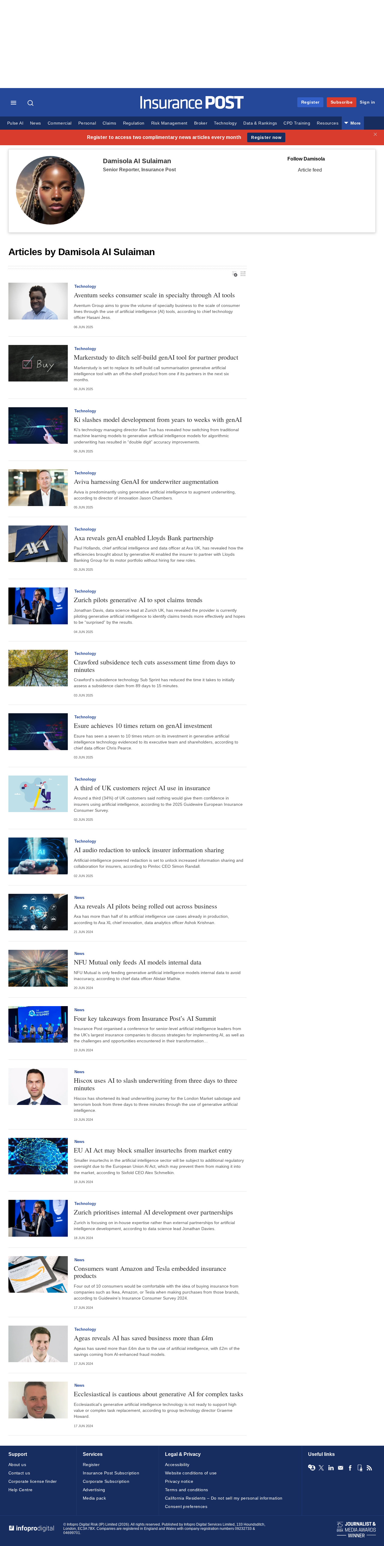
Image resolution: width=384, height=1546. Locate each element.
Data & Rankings (260, 123)
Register (310, 102)
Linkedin (330, 1467)
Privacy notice (179, 1481)
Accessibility (177, 1464)
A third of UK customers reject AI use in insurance (142, 787)
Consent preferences (186, 1506)
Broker (200, 123)
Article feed (310, 169)
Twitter (321, 1467)
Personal (87, 123)
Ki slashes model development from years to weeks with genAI (158, 419)
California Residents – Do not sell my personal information (223, 1498)
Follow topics (311, 1467)
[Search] (31, 103)
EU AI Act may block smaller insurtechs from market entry (153, 1150)
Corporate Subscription (106, 1481)
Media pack (94, 1498)
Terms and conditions (186, 1489)
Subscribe (342, 102)
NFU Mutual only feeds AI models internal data (137, 962)
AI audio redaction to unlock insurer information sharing (149, 849)
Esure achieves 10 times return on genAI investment (143, 725)
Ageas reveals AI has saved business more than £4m (143, 1337)
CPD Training (297, 123)
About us (17, 1464)
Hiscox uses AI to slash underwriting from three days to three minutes (155, 1083)
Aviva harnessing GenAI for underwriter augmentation (146, 481)
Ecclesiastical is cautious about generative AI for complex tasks (158, 1393)
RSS (369, 1467)
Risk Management (169, 123)
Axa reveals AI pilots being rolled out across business (145, 906)
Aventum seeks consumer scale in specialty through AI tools (154, 295)
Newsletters (340, 1467)
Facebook (350, 1467)
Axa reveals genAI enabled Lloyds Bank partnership (143, 537)
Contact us (19, 1473)
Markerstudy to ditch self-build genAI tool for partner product (156, 357)
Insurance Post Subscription (111, 1473)
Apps (359, 1467)
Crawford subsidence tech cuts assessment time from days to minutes (154, 665)
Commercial (60, 123)
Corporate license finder (32, 1481)
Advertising (94, 1489)
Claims (109, 123)
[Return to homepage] (192, 107)
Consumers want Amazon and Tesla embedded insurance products (150, 1272)
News (35, 123)
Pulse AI (15, 123)
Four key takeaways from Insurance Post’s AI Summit (145, 1018)
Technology (225, 123)
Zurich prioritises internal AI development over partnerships (153, 1212)
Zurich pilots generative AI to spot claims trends (138, 599)
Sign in (367, 102)
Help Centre (20, 1489)
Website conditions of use (191, 1473)
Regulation (134, 123)
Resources (327, 123)
